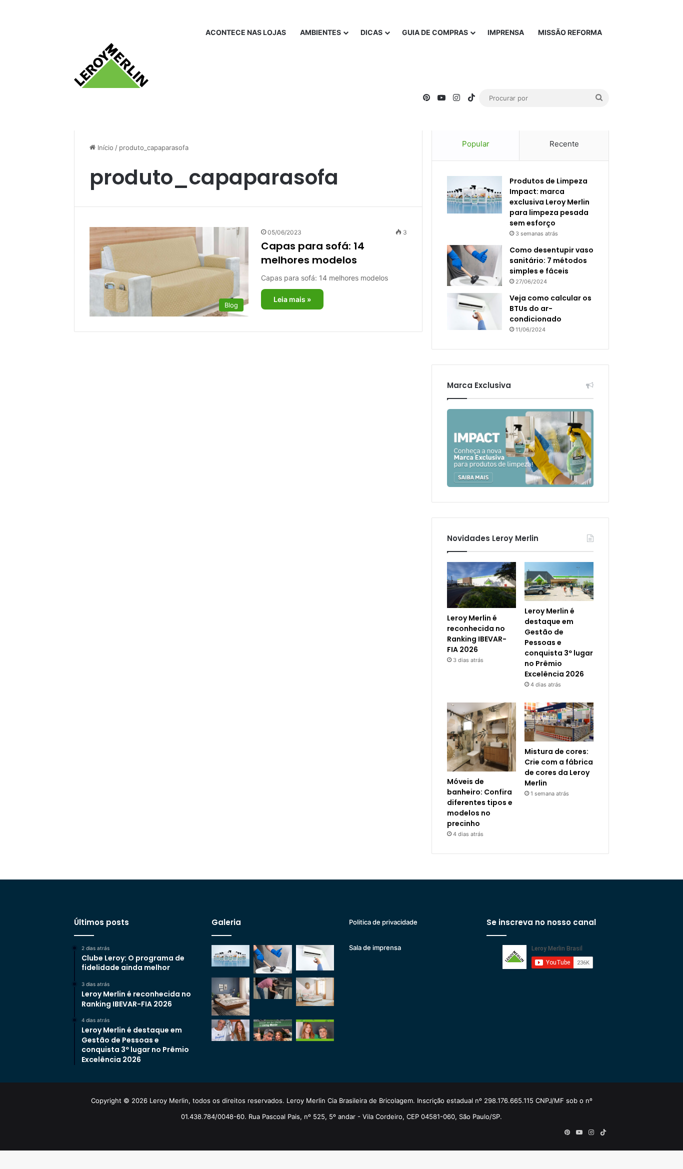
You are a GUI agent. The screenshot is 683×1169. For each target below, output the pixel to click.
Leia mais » (292, 299)
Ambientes (320, 32)
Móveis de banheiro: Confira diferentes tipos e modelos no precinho (479, 802)
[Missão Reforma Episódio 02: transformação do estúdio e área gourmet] (315, 1030)
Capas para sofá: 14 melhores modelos (312, 253)
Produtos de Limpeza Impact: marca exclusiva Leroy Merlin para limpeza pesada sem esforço (550, 202)
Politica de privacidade (383, 922)
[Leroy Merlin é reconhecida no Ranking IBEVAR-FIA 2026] (481, 585)
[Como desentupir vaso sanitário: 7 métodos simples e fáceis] (474, 265)
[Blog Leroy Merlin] (111, 65)
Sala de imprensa (375, 948)
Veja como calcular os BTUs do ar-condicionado (551, 308)
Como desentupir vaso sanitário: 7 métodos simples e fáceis (552, 260)
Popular (476, 143)
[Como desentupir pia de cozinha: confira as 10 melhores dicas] (273, 988)
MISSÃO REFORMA (570, 32)
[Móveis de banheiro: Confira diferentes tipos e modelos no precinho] (481, 737)
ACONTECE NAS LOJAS (246, 32)
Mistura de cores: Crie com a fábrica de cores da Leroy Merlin (558, 767)
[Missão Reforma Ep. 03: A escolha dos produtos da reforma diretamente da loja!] (273, 1030)
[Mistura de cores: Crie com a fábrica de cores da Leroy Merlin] (559, 722)
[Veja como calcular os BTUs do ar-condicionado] (474, 311)
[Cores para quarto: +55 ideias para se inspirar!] (315, 992)
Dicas (371, 32)
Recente (564, 143)
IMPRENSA (506, 32)
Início (105, 148)
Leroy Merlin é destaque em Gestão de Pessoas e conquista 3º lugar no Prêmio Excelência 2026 (558, 642)
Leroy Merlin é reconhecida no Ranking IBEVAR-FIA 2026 (476, 633)
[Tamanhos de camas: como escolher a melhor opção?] (231, 997)
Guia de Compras (435, 32)
